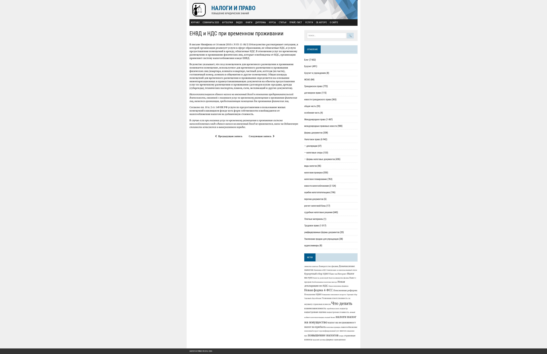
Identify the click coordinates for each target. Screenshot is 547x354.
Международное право (314, 119)
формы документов (313, 132)
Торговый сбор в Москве (312, 298)
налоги (341, 317)
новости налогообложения (316, 185)
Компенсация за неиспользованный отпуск (342, 270)
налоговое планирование (315, 179)
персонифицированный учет (329, 331)
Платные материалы (313, 219)
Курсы (272, 22)
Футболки (227, 22)
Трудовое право (311, 225)
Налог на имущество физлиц (339, 278)
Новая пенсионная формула (338, 286)
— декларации (310, 146)
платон (343, 330)
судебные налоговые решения (318, 212)
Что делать (341, 303)
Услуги (309, 22)
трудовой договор (319, 340)
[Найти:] (327, 35)
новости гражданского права (317, 99)
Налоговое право (312, 139)
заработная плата (333, 309)
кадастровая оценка (315, 312)
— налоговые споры (313, 152)
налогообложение (349, 327)
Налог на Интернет (338, 274)
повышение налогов (323, 335)
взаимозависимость (315, 308)
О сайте (334, 22)
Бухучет (308, 66)
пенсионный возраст (311, 331)
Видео (239, 22)
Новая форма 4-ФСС (318, 290)
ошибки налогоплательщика (317, 192)
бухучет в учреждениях (315, 73)
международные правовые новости (320, 126)
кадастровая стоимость (338, 312)
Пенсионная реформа (345, 290)
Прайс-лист (295, 22)
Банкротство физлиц (328, 266)
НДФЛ (326, 274)
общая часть (310, 106)
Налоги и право (195, 351)
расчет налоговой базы (315, 205)
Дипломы (260, 22)
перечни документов (313, 199)
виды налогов (310, 166)
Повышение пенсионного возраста (334, 295)
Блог (306, 59)
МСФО (307, 79)
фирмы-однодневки (335, 339)
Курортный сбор (313, 273)
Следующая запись (260, 136)
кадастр (344, 308)
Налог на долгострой (320, 278)
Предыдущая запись (230, 136)
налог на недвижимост (342, 322)
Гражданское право (313, 86)
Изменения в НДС (320, 270)
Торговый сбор (352, 295)
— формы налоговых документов (319, 159)
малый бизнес (330, 317)
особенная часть (312, 112)
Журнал (195, 22)
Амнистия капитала (311, 266)
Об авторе (321, 22)
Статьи (282, 22)
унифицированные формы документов (321, 232)
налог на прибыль (315, 327)
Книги (249, 22)
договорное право (312, 92)
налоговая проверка (313, 172)
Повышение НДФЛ (313, 294)
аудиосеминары (311, 245)
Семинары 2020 (211, 22)
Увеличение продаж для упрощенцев (321, 239)
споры (341, 336)
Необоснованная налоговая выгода (324, 282)
